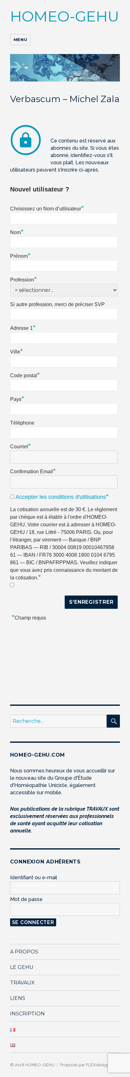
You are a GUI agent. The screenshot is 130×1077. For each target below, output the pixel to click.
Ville (16, 351)
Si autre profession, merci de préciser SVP (57, 304)
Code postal (25, 374)
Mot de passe (26, 899)
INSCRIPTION (27, 1014)
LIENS (17, 998)
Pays (17, 398)
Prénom (20, 255)
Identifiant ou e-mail (33, 877)
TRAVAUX (22, 983)
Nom (17, 231)
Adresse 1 (23, 327)
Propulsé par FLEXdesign (84, 1064)
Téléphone (22, 423)
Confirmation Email (33, 470)
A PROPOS (24, 952)
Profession (23, 278)
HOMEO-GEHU (64, 16)
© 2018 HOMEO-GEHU (32, 1064)
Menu (20, 39)
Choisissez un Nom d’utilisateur (47, 207)
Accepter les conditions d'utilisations (60, 497)
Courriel (20, 445)
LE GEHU (21, 967)
